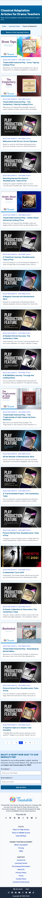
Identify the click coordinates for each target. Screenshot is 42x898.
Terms (21, 876)
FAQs (21, 851)
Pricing (21, 848)
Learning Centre (14, 26)
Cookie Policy (21, 879)
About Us (21, 869)
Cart (27, 889)
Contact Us (21, 860)
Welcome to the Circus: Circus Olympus (20, 141)
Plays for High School (21, 830)
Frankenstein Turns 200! (13, 572)
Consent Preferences (21, 882)
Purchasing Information (21, 866)
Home (4, 26)
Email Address (7, 778)
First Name (5, 769)
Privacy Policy (21, 873)
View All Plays (21, 836)
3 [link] (20, 742)
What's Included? (21, 845)
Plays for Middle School (21, 833)
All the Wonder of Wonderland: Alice (18, 457)
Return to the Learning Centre (17, 32)
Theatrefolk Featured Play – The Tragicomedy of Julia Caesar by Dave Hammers (19, 417)
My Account (17, 889)
